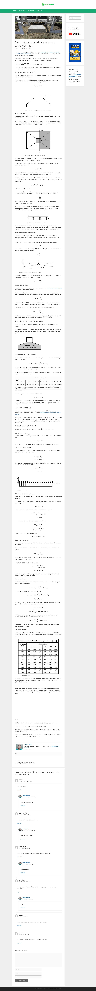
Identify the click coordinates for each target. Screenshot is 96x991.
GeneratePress (57, 988)
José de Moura (26, 795)
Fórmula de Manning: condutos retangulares (25, 762)
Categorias (30, 10)
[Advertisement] (38, 709)
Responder (19, 789)
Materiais (21, 10)
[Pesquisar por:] (75, 18)
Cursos (15, 10)
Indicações (39, 10)
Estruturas (18, 760)
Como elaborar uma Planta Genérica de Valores (26, 763)
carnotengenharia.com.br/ (29, 749)
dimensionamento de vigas (54, 288)
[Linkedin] (16, 753)
